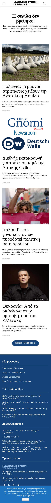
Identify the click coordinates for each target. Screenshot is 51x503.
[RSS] (9, 485)
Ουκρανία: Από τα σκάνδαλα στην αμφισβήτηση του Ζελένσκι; (20, 313)
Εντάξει (25, 499)
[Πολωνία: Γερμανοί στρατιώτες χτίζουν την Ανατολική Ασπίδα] (25, 62)
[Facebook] (4, 485)
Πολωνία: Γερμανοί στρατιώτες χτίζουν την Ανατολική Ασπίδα (24, 91)
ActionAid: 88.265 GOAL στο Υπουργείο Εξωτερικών (20, 431)
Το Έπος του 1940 (10, 437)
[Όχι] (48, 494)
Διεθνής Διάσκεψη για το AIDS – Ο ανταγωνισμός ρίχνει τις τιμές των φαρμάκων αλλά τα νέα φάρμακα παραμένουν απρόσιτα (24, 449)
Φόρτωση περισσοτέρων (24, 343)
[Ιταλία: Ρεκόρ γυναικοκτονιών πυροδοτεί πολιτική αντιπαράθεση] (25, 206)
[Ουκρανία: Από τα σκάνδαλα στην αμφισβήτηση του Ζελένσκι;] (25, 282)
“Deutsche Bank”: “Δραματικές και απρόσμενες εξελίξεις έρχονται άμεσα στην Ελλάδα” (23, 442)
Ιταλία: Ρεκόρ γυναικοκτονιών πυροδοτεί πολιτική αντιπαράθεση (21, 236)
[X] (14, 485)
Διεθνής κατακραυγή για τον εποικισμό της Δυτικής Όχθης (23, 162)
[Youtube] (18, 485)
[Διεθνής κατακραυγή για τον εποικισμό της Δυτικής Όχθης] (25, 134)
